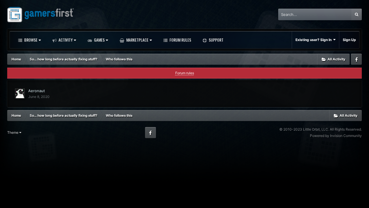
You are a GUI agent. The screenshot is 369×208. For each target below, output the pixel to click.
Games (99, 40)
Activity (65, 40)
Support (215, 40)
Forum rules (184, 73)
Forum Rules (180, 40)
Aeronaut (36, 90)
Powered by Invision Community (336, 135)
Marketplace (136, 40)
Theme (13, 132)
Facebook (356, 59)
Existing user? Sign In (314, 40)
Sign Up (349, 40)
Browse (30, 40)
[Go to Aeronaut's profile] (20, 93)
